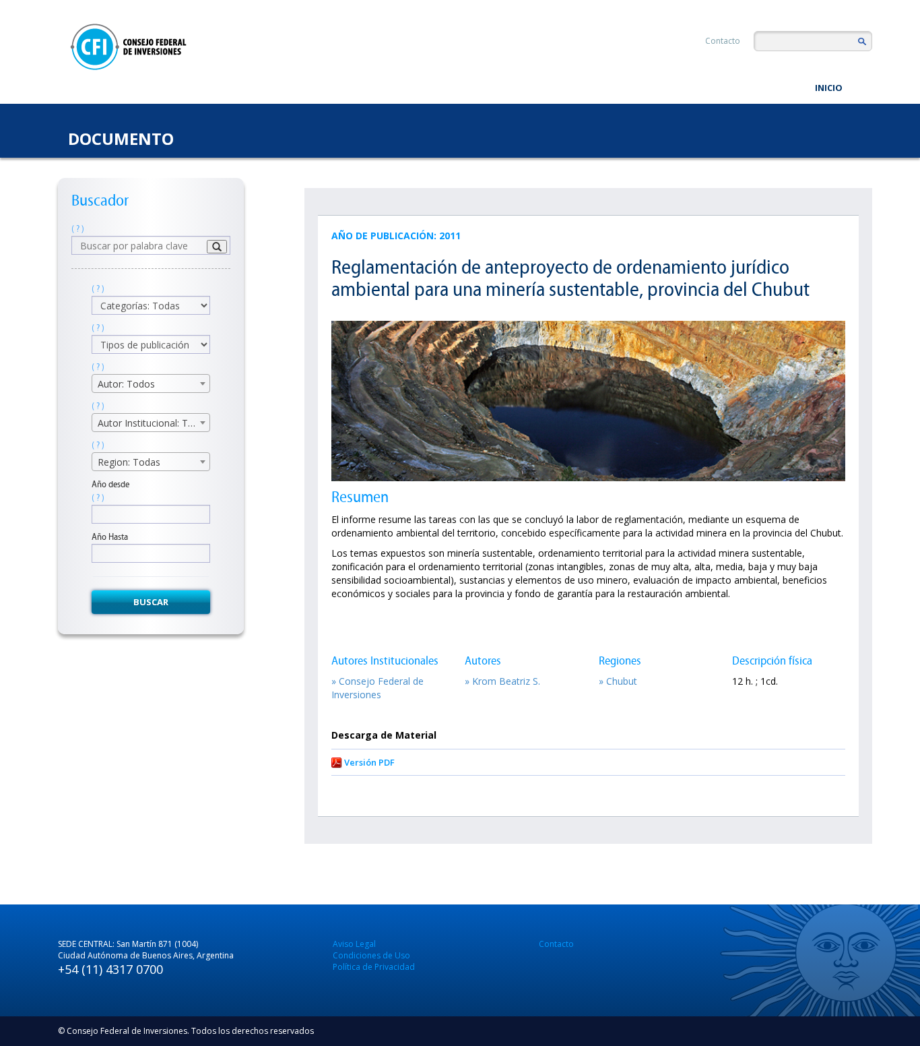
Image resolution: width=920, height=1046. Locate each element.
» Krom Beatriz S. (502, 681)
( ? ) (77, 229)
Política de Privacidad (374, 967)
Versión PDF (369, 762)
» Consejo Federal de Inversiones (377, 688)
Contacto (722, 41)
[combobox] (151, 383)
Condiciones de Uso (371, 955)
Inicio (829, 88)
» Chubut (618, 681)
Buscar (150, 602)
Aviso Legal (354, 944)
